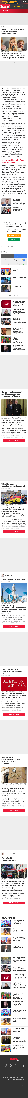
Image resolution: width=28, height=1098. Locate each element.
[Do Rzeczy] (1, 26)
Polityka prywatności (17, 1080)
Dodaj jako (13, 264)
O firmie (5, 1077)
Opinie (4, 10)
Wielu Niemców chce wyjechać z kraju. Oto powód (13, 485)
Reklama (6, 1080)
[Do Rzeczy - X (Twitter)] (11, 1066)
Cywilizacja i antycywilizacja (13, 579)
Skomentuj (7, 256)
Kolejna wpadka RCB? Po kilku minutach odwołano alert (12, 671)
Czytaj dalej (14, 441)
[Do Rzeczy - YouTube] (22, 1066)
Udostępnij (22, 256)
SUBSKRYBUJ (14, 235)
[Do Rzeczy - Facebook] (6, 1066)
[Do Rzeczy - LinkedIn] (17, 1066)
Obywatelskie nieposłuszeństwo (8, 859)
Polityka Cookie (18, 1082)
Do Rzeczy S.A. (10, 1085)
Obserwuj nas (13, 260)
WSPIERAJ (14, 239)
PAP (5, 603)
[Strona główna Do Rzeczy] (5, 7)
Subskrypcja (21, 1077)
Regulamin (8, 1082)
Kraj (8, 251)
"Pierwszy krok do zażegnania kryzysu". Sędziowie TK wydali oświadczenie (11, 760)
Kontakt (12, 1077)
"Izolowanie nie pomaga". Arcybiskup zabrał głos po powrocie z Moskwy (11, 394)
